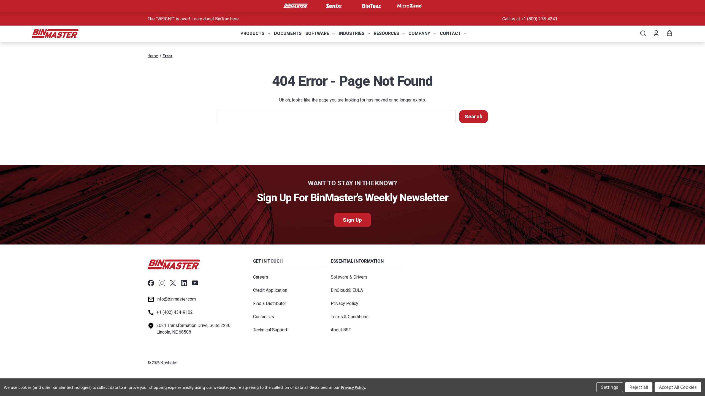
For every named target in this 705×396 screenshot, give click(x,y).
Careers (260, 277)
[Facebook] (151, 283)
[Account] (656, 33)
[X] (173, 283)
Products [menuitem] (252, 33)
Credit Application (270, 290)
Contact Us (263, 316)
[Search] (642, 33)
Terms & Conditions (349, 316)
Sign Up (352, 220)
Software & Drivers (349, 277)
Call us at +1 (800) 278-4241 (529, 18)
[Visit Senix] (333, 6)
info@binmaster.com (176, 299)
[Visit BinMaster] (295, 6)
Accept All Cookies (678, 387)
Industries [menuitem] (351, 33)
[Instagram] (162, 283)
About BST (341, 329)
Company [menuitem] (419, 33)
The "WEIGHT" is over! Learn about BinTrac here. (194, 18)
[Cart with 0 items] (668, 33)
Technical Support (270, 329)
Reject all (639, 387)
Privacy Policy (344, 303)
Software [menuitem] (317, 33)
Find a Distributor (269, 303)
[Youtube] (195, 283)
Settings (609, 387)
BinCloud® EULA (347, 290)
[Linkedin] (184, 283)
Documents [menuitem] (288, 33)
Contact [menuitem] (450, 33)
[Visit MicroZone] (409, 6)
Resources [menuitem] (386, 33)
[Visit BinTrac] (371, 6)
